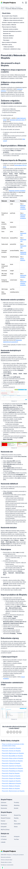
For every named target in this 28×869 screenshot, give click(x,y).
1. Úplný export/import (8, 46)
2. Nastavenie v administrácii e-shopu (12, 49)
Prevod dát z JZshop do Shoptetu (11, 763)
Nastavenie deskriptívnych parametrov (12, 31)
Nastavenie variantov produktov (10, 29)
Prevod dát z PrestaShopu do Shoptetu (12, 771)
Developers (4, 823)
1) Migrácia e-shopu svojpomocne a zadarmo (13, 18)
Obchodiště (17, 823)
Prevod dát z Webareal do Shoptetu (11, 783)
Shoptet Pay (17, 815)
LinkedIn (3, 842)
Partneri (3, 821)
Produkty (16, 802)
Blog (15, 821)
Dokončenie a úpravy (7, 44)
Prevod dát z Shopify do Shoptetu (11, 776)
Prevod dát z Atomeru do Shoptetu (11, 751)
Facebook (3, 836)
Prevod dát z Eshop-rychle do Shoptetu (12, 758)
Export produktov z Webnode (9, 24)
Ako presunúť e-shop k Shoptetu (9, 16)
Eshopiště (3, 826)
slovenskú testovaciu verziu (17, 120)
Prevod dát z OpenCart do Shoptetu (11, 766)
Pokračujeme (6, 40)
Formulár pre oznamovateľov (7, 864)
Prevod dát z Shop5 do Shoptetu (11, 773)
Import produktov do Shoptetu (9, 42)
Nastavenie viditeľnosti (8, 35)
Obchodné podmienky (6, 857)
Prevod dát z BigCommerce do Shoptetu (13, 753)
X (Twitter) (4, 839)
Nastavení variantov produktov (17, 190)
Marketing (16, 805)
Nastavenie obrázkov (8, 38)
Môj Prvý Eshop (5, 829)
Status (16, 826)
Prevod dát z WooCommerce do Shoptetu (13, 791)
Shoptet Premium (5, 818)
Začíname (12, 7)
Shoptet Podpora (5, 7)
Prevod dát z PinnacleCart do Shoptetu (12, 768)
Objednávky (4, 805)
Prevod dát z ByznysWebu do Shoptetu (12, 756)
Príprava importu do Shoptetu (9, 27)
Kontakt (16, 808)
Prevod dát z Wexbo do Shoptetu (11, 788)
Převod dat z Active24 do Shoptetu (11, 748)
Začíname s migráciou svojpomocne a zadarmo (13, 22)
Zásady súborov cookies (6, 862)
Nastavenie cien (7, 33)
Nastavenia (4, 808)
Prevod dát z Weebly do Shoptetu (11, 786)
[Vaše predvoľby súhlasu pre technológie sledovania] (2, 867)
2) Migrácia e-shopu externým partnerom (12, 20)
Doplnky (16, 818)
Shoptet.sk (4, 815)
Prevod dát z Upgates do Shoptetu (11, 781)
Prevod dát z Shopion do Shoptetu (11, 778)
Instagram (16, 836)
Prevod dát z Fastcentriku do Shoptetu (12, 761)
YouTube (16, 839)
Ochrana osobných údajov (6, 859)
